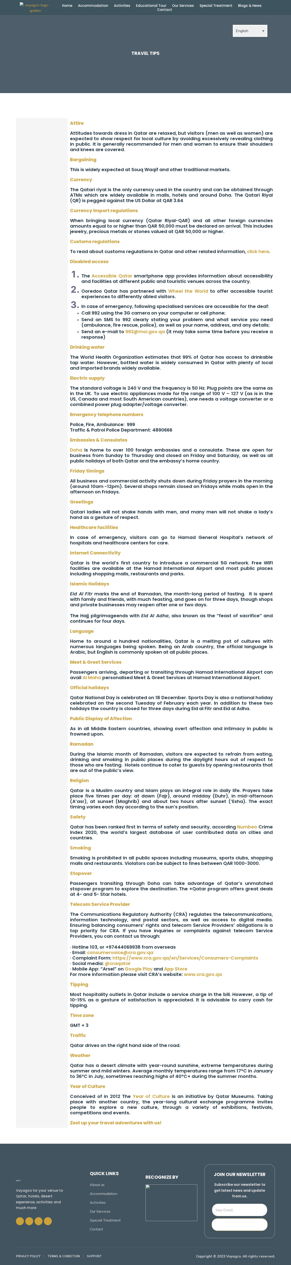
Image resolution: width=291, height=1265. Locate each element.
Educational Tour (151, 6)
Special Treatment (216, 6)
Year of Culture (151, 1096)
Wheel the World (188, 291)
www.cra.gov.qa (203, 974)
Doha (76, 450)
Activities (122, 6)
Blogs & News (250, 6)
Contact (164, 10)
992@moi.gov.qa (145, 331)
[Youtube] (48, 1221)
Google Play (139, 969)
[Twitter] (29, 1221)
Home (67, 6)
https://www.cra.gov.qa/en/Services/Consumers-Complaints (185, 958)
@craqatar (118, 963)
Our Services (183, 6)
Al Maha (92, 677)
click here (258, 251)
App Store (175, 969)
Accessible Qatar (112, 276)
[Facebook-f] (20, 1221)
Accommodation (93, 6)
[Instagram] (39, 1221)
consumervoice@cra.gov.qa (120, 952)
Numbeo (247, 827)
